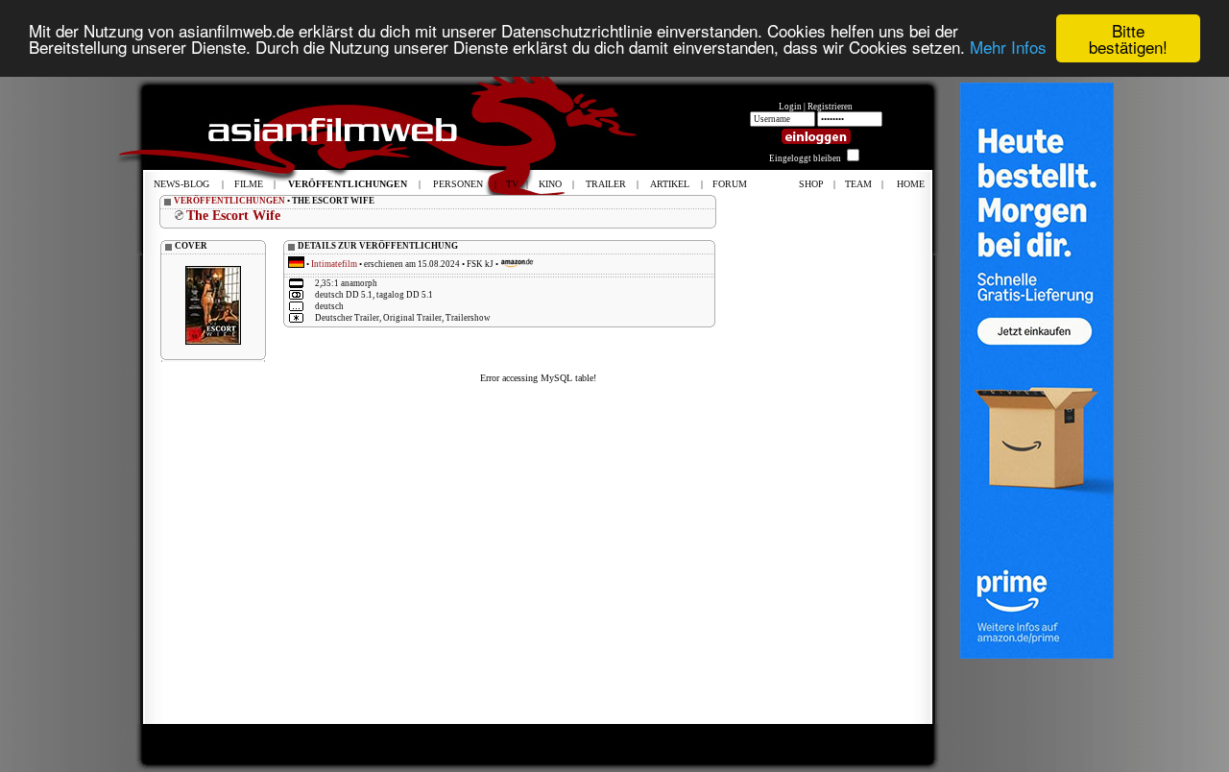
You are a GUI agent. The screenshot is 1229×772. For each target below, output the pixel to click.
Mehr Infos (1008, 48)
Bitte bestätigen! (1128, 38)
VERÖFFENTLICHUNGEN (229, 200)
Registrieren (830, 106)
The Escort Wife (233, 215)
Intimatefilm (334, 264)
